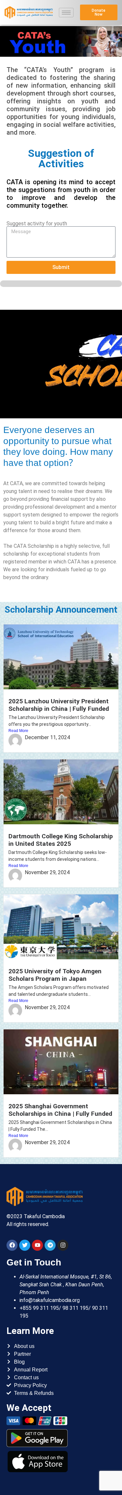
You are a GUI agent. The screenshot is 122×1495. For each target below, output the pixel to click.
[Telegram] (50, 1245)
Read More (18, 730)
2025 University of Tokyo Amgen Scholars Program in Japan (55, 974)
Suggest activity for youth (37, 223)
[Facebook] (12, 1245)
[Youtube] (37, 1245)
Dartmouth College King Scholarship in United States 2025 (60, 839)
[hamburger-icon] (66, 12)
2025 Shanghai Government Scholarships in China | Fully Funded (60, 1109)
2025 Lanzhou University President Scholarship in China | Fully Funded (58, 704)
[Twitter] (24, 1245)
